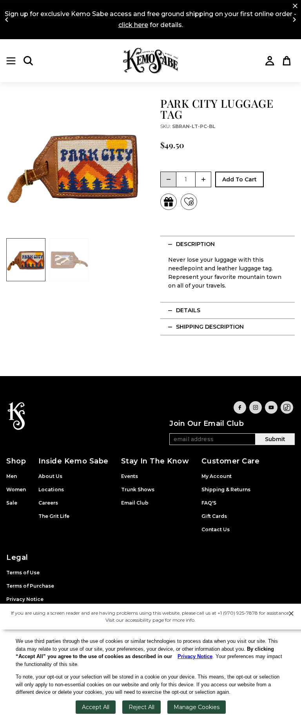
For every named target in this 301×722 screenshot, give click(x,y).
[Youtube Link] (271, 407)
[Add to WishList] (189, 202)
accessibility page (144, 620)
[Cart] (287, 61)
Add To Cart (239, 179)
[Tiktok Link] (287, 407)
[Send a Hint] (168, 202)
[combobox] (186, 179)
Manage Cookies (196, 707)
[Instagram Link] (255, 407)
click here (133, 25)
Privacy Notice (195, 656)
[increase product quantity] (203, 179)
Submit (275, 439)
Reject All (141, 707)
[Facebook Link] (240, 407)
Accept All (95, 707)
